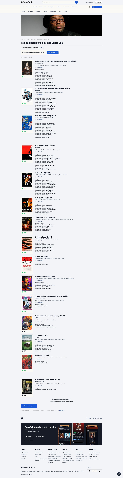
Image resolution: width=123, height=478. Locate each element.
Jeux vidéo (52, 449)
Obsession (23, 454)
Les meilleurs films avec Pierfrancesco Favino (46, 389)
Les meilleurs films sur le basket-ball (43, 205)
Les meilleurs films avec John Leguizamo (45, 224)
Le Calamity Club (66, 454)
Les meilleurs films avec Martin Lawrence (45, 123)
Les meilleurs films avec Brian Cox (43, 164)
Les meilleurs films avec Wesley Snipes (44, 244)
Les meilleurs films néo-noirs (42, 230)
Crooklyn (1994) (43, 355)
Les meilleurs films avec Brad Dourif (43, 247)
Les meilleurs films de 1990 (41, 286)
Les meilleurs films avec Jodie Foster (44, 105)
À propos (23, 471)
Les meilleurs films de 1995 (41, 264)
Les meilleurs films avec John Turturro (44, 126)
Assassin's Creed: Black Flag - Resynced (54, 457)
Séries (37, 449)
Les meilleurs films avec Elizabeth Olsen (44, 346)
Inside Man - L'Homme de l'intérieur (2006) (53, 88)
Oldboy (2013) (42, 336)
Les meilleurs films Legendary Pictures (44, 83)
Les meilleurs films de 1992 (41, 194)
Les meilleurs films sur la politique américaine (45, 85)
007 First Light (52, 454)
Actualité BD (79, 460)
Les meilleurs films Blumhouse (42, 73)
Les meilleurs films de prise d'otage (43, 99)
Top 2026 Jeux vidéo (54, 452)
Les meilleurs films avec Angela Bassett (44, 183)
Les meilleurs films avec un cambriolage (44, 108)
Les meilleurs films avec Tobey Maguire (44, 166)
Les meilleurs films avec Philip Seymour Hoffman (46, 159)
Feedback (61, 410)
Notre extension (45, 471)
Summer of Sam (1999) (45, 217)
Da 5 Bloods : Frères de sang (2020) (51, 316)
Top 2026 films (25, 452)
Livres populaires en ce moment (68, 461)
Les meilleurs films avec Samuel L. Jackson (45, 131)
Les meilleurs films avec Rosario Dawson (44, 155)
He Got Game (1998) (44, 198)
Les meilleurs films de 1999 (41, 227)
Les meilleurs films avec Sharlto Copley (44, 345)
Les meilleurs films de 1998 (41, 214)
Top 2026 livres (66, 452)
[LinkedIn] (98, 418)
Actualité (23, 459)
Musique (92, 449)
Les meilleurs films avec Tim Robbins (44, 248)
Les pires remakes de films (41, 348)
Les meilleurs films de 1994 (41, 362)
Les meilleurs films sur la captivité (43, 349)
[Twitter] (87, 418)
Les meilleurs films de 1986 (41, 306)
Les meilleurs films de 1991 (41, 251)
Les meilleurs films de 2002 (41, 168)
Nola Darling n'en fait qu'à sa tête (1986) (52, 296)
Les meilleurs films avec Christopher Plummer (46, 104)
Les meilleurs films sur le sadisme (43, 351)
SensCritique (23, 39)
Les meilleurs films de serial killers (43, 229)
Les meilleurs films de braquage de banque (45, 98)
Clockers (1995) (43, 257)
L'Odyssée (23, 456)
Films (28, 39)
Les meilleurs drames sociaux (42, 137)
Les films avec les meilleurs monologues (44, 165)
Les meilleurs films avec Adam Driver (44, 71)
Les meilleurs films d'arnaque (42, 112)
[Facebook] (90, 418)
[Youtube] (101, 418)
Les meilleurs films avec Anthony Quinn (44, 246)
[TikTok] (95, 418)
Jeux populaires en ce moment (54, 461)
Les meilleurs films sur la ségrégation (44, 78)
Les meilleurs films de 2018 (41, 79)
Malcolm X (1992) (43, 173)
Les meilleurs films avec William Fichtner (44, 191)
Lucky (36, 456)
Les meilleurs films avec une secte (43, 81)
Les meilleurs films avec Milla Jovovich (44, 208)
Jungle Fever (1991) (44, 237)
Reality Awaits (93, 456)
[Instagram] (93, 418)
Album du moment (94, 459)
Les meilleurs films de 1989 (41, 129)
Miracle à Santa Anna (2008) (48, 380)
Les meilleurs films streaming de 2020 (44, 325)
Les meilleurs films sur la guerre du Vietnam (45, 327)
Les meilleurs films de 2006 (41, 111)
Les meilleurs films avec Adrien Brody (44, 226)
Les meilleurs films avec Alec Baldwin (44, 75)
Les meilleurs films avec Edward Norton (44, 161)
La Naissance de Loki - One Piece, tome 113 (82, 457)
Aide (52, 471)
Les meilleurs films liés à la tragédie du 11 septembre (47, 158)
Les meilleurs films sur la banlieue (43, 134)
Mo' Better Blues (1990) (46, 276)
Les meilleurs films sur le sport (42, 212)
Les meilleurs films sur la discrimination (44, 82)
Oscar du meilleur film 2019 (41, 72)
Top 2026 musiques (94, 452)
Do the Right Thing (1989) (46, 116)
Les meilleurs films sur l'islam (42, 180)
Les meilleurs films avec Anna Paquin (44, 162)
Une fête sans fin (80, 454)
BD (77, 449)
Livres (64, 449)
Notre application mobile (33, 471)
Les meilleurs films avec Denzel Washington (45, 106)
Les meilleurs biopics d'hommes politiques (45, 186)
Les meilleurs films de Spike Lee (43, 39)
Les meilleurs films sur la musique (43, 288)
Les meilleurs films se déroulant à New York (45, 133)
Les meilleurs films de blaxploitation (43, 76)
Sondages (33, 39)
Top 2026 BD (79, 452)
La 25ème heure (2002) (46, 146)
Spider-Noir (38, 454)
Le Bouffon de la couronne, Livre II (67, 457)
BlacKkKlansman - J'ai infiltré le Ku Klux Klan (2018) (56, 61)
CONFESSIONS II (94, 454)
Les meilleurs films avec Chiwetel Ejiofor (44, 102)
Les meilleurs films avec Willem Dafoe (44, 109)
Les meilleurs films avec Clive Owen (43, 101)
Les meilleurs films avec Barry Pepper (44, 156)
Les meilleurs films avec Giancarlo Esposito (45, 124)
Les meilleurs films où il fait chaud (43, 127)
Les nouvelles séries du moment (41, 459)
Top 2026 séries (39, 452)
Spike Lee (41, 47)
